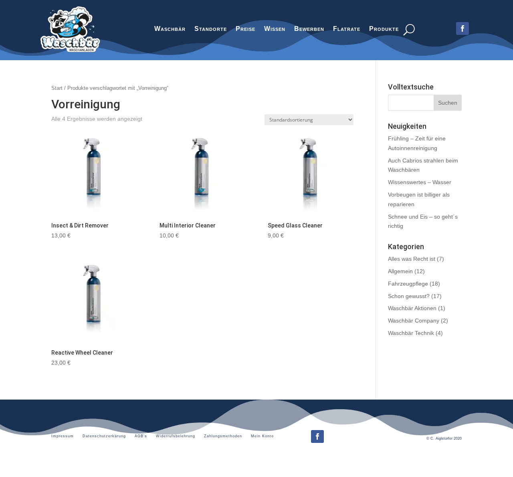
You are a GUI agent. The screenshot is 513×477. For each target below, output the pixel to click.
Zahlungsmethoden (223, 436)
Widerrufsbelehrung (175, 436)
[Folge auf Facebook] (317, 436)
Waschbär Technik (411, 333)
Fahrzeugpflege (408, 283)
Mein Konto (262, 436)
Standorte (210, 29)
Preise (245, 29)
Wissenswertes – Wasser (419, 182)
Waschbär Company (413, 320)
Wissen (274, 29)
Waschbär (170, 29)
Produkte (384, 29)
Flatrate (346, 29)
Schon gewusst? (409, 296)
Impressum (62, 436)
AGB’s (141, 436)
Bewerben (309, 29)
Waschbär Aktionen (412, 308)
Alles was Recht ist (411, 259)
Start (57, 88)
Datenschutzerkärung (104, 436)
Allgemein (400, 271)
